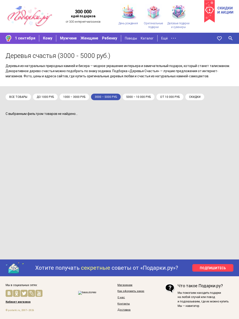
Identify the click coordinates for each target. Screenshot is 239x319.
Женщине (89, 38)
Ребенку (109, 38)
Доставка (123, 309)
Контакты (123, 303)
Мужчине (68, 38)
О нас (121, 297)
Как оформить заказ (130, 291)
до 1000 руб (45, 97)
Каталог (147, 38)
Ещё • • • (168, 38)
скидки (194, 97)
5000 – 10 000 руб (138, 97)
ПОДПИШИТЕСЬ (213, 268)
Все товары (18, 97)
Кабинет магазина (18, 302)
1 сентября (25, 38)
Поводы (131, 38)
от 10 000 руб (170, 97)
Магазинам (124, 285)
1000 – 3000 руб (74, 97)
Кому (47, 38)
